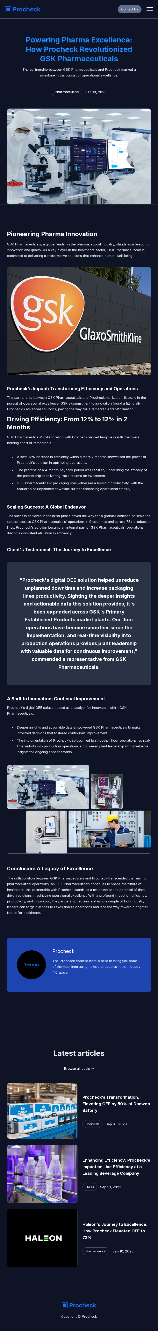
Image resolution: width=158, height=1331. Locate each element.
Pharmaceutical (67, 92)
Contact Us (129, 9)
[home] (23, 9)
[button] (149, 9)
